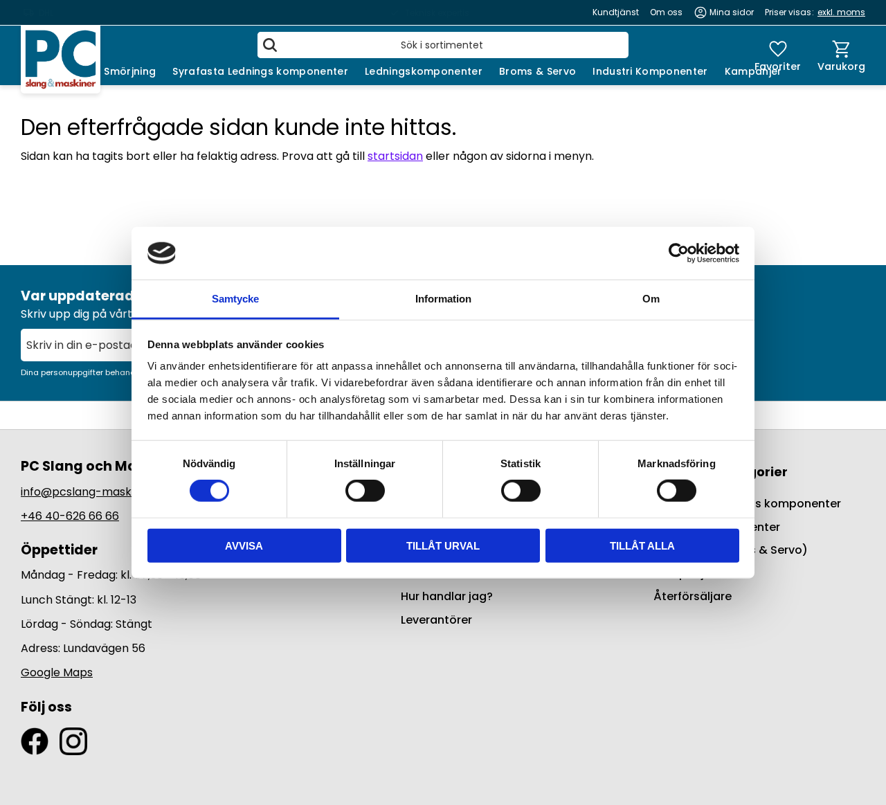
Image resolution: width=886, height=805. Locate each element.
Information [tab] (443, 299)
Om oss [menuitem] (666, 12)
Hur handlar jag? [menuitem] (447, 596)
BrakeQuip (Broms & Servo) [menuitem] (730, 550)
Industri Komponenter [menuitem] (650, 71)
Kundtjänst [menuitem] (616, 12)
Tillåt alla (642, 545)
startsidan (395, 156)
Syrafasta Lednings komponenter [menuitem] (260, 71)
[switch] (365, 491)
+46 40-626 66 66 (70, 516)
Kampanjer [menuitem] (753, 71)
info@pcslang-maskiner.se (94, 492)
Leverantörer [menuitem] (436, 620)
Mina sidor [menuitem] (731, 12)
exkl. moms (841, 12)
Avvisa (244, 545)
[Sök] (269, 45)
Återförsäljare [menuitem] (692, 596)
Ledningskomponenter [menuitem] (423, 71)
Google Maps (57, 672)
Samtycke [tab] (235, 299)
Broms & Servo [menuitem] (537, 71)
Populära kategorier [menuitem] (720, 471)
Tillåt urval (443, 545)
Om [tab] (651, 299)
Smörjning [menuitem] (130, 71)
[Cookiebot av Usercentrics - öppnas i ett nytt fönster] (678, 253)
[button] (777, 55)
